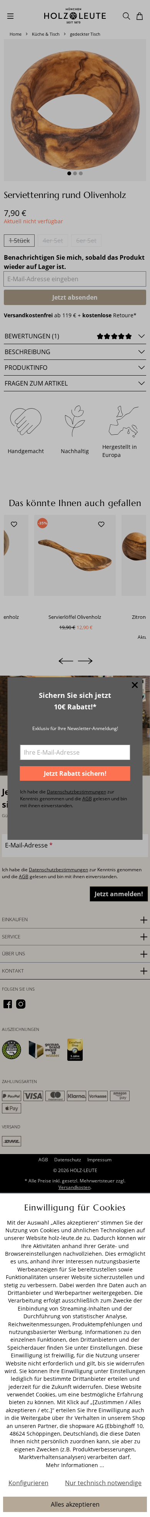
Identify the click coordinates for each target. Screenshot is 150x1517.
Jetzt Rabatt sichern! (75, 773)
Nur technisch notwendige (103, 1483)
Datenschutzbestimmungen (76, 791)
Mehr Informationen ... (75, 1465)
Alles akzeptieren (75, 1504)
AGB (87, 798)
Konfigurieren (28, 1483)
